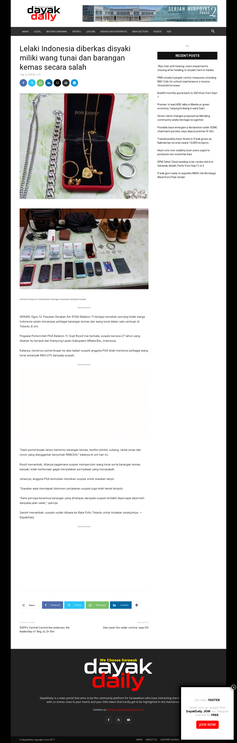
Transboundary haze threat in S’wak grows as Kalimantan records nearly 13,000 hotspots (184, 140)
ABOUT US (151, 739)
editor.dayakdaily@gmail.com (126, 709)
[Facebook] (23, 83)
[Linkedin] (49, 83)
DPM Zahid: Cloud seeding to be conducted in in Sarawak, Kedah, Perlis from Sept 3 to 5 (185, 163)
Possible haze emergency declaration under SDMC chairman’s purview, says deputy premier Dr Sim (187, 129)
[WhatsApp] (40, 83)
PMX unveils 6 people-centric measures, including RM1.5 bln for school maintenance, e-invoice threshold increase (186, 81)
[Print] (66, 83)
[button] (212, 31)
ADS (169, 31)
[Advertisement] (84, 556)
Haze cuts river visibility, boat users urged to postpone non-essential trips (183, 152)
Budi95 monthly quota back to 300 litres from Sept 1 (187, 95)
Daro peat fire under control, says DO (125, 627)
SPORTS (76, 31)
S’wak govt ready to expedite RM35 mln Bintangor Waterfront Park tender (186, 175)
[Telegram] (74, 83)
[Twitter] (32, 83)
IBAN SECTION (140, 31)
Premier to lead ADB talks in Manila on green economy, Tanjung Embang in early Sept (183, 106)
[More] (137, 605)
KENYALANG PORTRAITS (113, 31)
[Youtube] (128, 720)
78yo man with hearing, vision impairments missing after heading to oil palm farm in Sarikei (185, 68)
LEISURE (90, 31)
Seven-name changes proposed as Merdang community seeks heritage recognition (183, 117)
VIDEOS (157, 31)
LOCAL (37, 31)
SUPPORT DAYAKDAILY (172, 739)
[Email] (57, 83)
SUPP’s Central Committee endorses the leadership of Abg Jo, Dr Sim (45, 629)
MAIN (25, 31)
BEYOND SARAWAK (56, 31)
